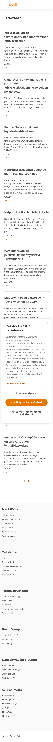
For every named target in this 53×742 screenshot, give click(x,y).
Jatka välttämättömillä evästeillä (26, 413)
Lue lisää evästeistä (15, 383)
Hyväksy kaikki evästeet (26, 402)
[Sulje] (47, 323)
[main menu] (5, 5)
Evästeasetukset (9, 613)
